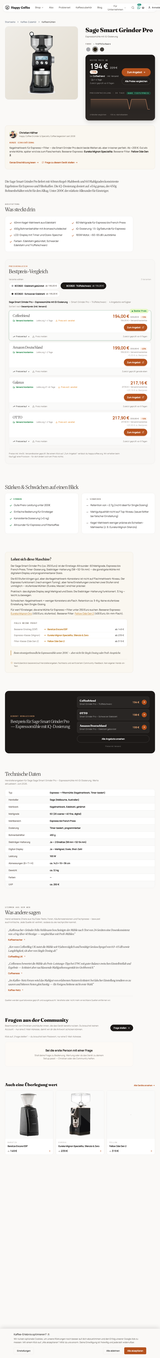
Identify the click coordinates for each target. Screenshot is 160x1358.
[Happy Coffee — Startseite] (18, 7)
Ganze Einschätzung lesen (24, 162)
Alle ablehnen (113, 1350)
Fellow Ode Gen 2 (84, 613)
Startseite (10, 21)
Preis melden (41, 336)
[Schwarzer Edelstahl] (102, 49)
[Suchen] (133, 7)
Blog (99, 7)
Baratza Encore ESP (58, 629)
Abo (51, 7)
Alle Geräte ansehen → (144, 1085)
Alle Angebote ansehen (113, 738)
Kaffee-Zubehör (28, 21)
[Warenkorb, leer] (143, 7)
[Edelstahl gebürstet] (88, 49)
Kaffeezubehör (84, 7)
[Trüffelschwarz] (95, 49)
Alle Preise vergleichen (136, 81)
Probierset (64, 7)
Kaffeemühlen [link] (48, 21)
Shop (38, 7)
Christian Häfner (28, 132)
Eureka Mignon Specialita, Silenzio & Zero (68, 635)
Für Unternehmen (115, 8)
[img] (120, 103)
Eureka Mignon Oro (21, 613)
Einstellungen (23, 1350)
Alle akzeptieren (135, 1350)
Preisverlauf (21, 336)
